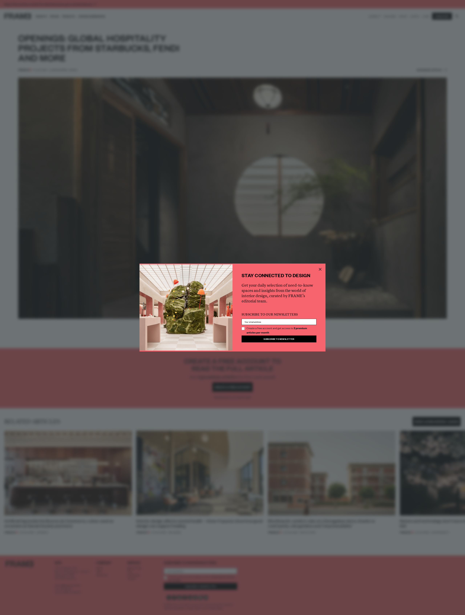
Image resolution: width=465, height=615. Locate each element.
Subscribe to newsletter (279, 339)
